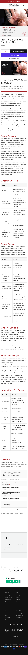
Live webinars (8, 599)
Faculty (17, 597)
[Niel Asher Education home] (14, 630)
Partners (18, 599)
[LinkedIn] (7, 624)
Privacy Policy (19, 610)
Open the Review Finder (8, 554)
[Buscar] (4, 5)
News (6, 615)
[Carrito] (26, 5)
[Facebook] (18, 624)
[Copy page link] (21, 570)
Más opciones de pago (14, 58)
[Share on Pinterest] (14, 570)
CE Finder (7, 604)
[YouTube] (10, 624)
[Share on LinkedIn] (6, 570)
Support (17, 601)
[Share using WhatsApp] (10, 570)
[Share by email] (17, 570)
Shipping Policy (19, 617)
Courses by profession (10, 595)
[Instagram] (14, 624)
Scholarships (7, 617)
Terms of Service (19, 615)
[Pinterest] (21, 624)
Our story (18, 595)
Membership (7, 601)
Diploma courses (8, 597)
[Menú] (1, 5)
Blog (6, 610)
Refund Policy (19, 613)
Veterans (7, 619)
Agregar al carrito (19, 51)
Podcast (6, 613)
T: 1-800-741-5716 (14, 636)
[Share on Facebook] (2, 570)
